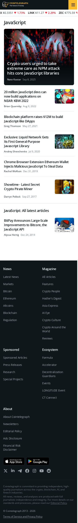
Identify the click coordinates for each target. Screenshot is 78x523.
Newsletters (10, 424)
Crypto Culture (51, 320)
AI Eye (46, 313)
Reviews (47, 338)
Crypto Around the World (54, 329)
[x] (5, 471)
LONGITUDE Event (53, 390)
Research (9, 372)
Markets (8, 284)
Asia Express (50, 305)
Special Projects (13, 379)
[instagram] (34, 471)
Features (47, 284)
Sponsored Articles (15, 357)
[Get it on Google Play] (38, 461)
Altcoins (8, 305)
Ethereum (9, 298)
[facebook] (27, 471)
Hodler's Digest (51, 298)
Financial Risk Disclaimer (11, 447)
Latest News (11, 277)
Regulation (10, 320)
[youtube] (41, 471)
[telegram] (20, 471)
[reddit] (48, 471)
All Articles (49, 277)
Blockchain (10, 313)
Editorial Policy (12, 431)
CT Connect (49, 397)
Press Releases (12, 365)
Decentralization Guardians (52, 374)
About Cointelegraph (16, 417)
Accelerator (49, 365)
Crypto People (51, 291)
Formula (47, 357)
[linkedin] (12, 471)
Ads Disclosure (12, 438)
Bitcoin (7, 291)
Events (46, 383)
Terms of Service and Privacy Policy (22, 516)
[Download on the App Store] (14, 461)
